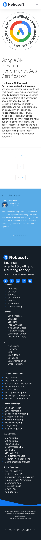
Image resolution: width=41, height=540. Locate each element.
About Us (12, 288)
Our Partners (14, 297)
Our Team (12, 291)
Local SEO (10, 449)
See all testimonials (10, 200)
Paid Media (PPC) (13, 471)
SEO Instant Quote (17, 333)
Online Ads (13, 358)
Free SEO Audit (15, 324)
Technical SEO (12, 444)
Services (12, 294)
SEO (10, 352)
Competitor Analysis (15, 455)
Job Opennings (15, 306)
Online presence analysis (17, 461)
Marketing (13, 349)
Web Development (14, 380)
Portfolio (12, 300)
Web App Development (16, 392)
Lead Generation (13, 407)
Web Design (13, 346)
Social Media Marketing (16, 413)
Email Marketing (16, 364)
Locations (12, 321)
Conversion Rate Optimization (19, 477)
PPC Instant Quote (17, 336)
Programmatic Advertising (18, 480)
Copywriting (11, 425)
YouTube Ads (11, 492)
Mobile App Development (17, 395)
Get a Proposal (15, 315)
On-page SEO (11, 438)
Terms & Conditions (11, 530)
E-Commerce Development (18, 383)
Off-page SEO (11, 441)
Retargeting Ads (13, 486)
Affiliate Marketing (14, 419)
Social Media (14, 355)
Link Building (11, 452)
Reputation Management (17, 458)
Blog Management (14, 428)
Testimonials (14, 303)
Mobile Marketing (13, 422)
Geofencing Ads (13, 483)
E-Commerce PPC (14, 474)
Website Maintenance (15, 386)
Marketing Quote (16, 330)
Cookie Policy (32, 530)
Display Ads (11, 489)
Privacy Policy (22, 530)
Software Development (16, 398)
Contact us (13, 318)
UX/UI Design (11, 389)
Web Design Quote (17, 327)
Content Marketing (17, 361)
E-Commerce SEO (14, 447)
